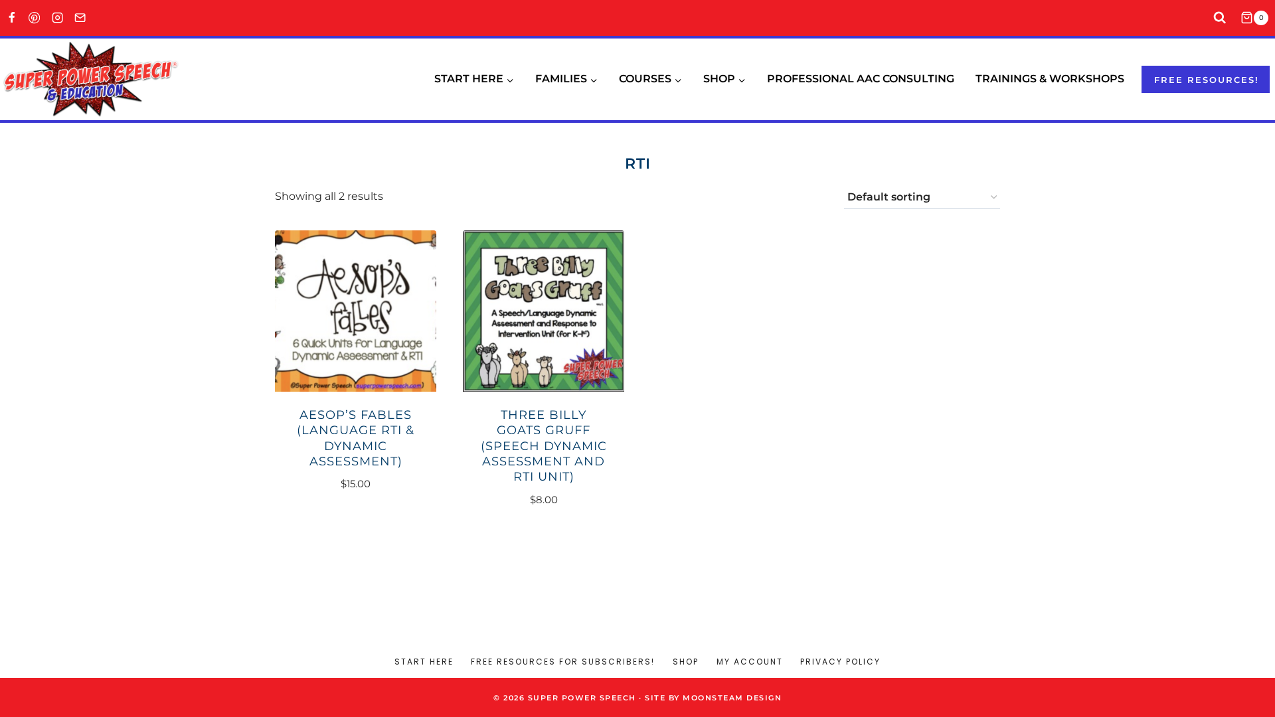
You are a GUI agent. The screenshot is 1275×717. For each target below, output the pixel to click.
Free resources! (1206, 79)
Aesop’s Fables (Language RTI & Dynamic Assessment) (355, 438)
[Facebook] (11, 18)
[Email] (80, 18)
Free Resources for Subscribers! (563, 661)
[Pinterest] (34, 18)
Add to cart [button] (348, 523)
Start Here (424, 661)
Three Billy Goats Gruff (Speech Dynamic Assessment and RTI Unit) (544, 446)
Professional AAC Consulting (860, 78)
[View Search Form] (1220, 18)
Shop (686, 661)
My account (750, 661)
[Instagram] (57, 18)
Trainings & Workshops (1050, 78)
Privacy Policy (840, 661)
